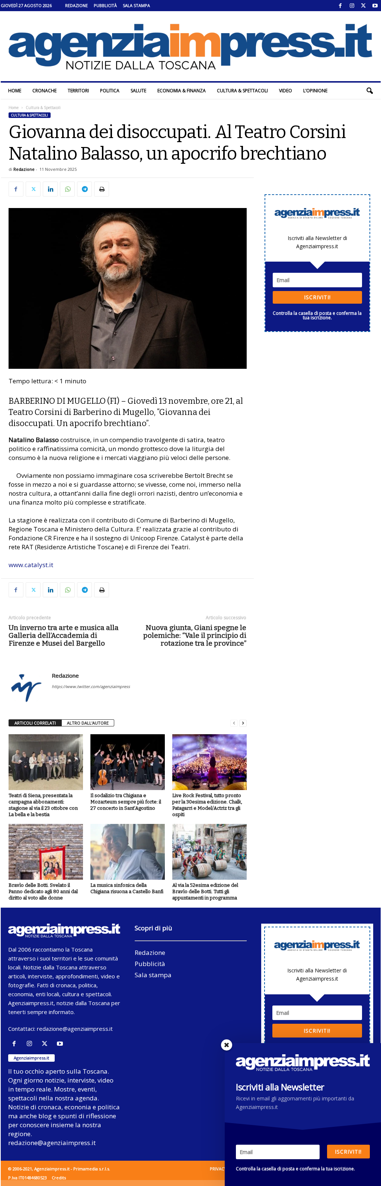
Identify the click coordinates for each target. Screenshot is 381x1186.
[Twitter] (363, 5)
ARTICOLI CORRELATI (35, 723)
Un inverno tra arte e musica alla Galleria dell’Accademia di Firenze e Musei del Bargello (64, 635)
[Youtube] (375, 5)
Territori (78, 90)
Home (14, 90)
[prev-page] (234, 723)
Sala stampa (136, 5)
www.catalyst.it (31, 564)
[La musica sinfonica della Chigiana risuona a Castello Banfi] (127, 852)
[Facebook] (340, 5)
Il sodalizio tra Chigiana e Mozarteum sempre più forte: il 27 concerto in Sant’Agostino (125, 802)
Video (285, 90)
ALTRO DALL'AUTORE (88, 723)
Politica (109, 90)
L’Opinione (315, 90)
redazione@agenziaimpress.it (75, 1028)
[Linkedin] (50, 189)
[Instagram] (352, 5)
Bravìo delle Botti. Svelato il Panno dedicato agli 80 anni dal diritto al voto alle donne (43, 891)
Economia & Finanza (181, 90)
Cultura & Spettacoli (242, 90)
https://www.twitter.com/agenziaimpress (91, 686)
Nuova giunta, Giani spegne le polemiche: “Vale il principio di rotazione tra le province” (194, 635)
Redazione (76, 5)
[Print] (101, 189)
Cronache (44, 90)
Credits (59, 1177)
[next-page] (243, 723)
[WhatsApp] (67, 189)
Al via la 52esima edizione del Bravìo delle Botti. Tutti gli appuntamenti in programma (205, 891)
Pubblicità (105, 5)
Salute (138, 90)
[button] (369, 91)
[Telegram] (84, 189)
